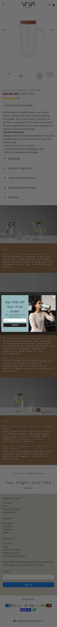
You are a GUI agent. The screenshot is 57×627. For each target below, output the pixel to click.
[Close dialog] (54, 297)
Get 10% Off (15, 325)
